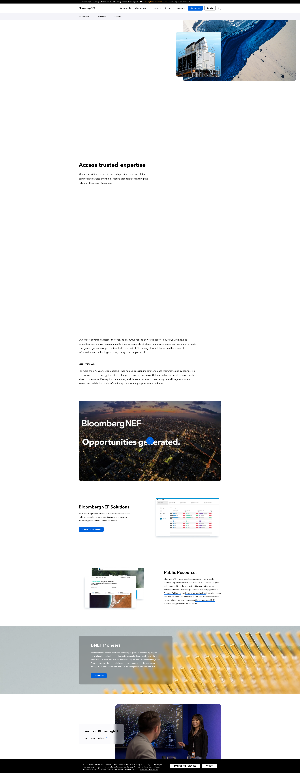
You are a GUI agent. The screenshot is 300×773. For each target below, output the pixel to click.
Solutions (102, 16)
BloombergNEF (87, 8)
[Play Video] (150, 441)
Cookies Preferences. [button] (149, 769)
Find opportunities (94, 738)
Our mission (84, 16)
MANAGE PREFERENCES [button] (185, 766)
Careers (117, 16)
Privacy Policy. (133, 767)
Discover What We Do (91, 529)
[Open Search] (219, 8)
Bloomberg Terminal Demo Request (125, 1)
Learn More (99, 675)
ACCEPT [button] (209, 766)
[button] (97, 1)
